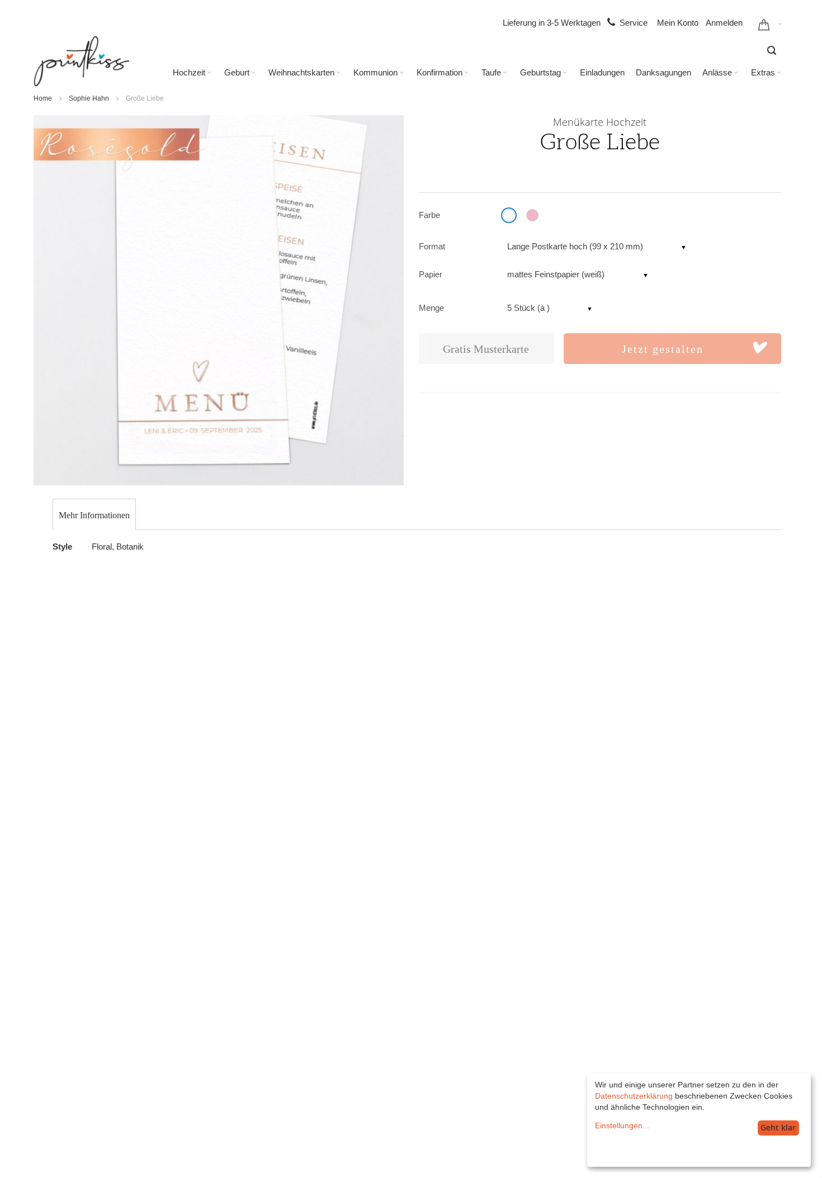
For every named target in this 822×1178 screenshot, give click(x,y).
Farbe (429, 215)
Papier (430, 274)
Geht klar (778, 1127)
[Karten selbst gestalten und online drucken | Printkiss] (81, 61)
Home (43, 98)
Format (432, 246)
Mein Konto (677, 22)
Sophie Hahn (89, 98)
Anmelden (724, 22)
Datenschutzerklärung (634, 1095)
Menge (431, 308)
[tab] (94, 515)
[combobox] (771, 50)
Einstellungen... (622, 1125)
